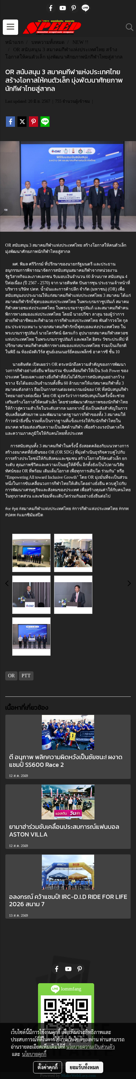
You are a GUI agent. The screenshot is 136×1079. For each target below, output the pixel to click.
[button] (127, 27)
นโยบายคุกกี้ (34, 1054)
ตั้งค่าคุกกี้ (48, 1067)
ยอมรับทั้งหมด (84, 1067)
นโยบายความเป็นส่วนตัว (90, 1046)
